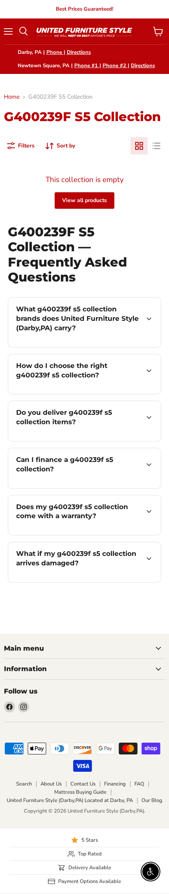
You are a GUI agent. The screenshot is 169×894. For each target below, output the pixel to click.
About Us (51, 783)
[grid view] (139, 146)
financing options (71, 487)
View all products (84, 200)
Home (12, 97)
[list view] (156, 146)
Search (24, 783)
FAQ (139, 783)
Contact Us (83, 783)
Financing (115, 783)
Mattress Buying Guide (80, 792)
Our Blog (151, 800)
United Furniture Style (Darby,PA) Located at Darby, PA (70, 800)
